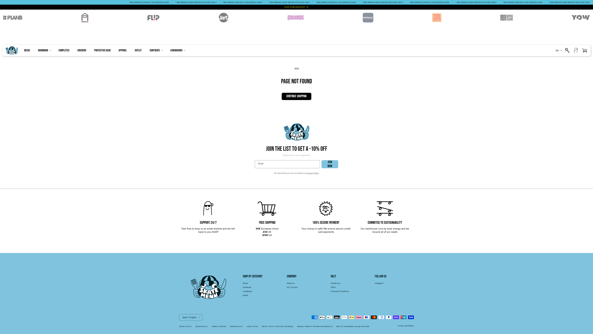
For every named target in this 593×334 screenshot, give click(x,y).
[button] (44, 50)
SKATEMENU (409, 326)
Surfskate (247, 287)
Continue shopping (296, 96)
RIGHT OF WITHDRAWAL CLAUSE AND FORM (352, 326)
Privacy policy (185, 326)
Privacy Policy (313, 173)
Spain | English (189, 317)
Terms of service (219, 326)
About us (290, 283)
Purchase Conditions (340, 291)
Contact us (335, 283)
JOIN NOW (330, 164)
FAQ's (333, 287)
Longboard (247, 291)
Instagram (379, 283)
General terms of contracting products (315, 326)
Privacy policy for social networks (277, 326)
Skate (245, 283)
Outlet (245, 295)
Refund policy (202, 326)
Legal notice (252, 326)
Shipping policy (236, 326)
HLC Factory (292, 287)
